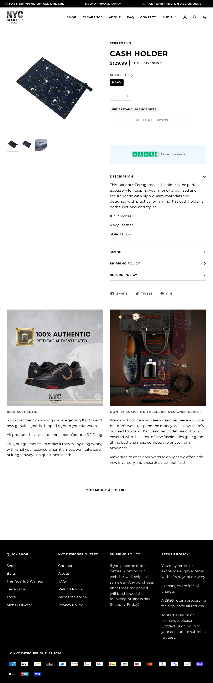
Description (121, 176)
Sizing (115, 252)
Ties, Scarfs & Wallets (25, 581)
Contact (65, 566)
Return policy (123, 275)
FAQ (62, 581)
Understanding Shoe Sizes (134, 109)
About (63, 573)
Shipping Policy (125, 263)
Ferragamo (120, 43)
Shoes (12, 566)
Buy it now (151, 137)
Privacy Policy (70, 605)
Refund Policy (70, 589)
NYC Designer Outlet (32, 653)
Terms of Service (72, 597)
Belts (11, 573)
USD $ (167, 17)
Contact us (170, 626)
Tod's (11, 597)
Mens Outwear (19, 605)
